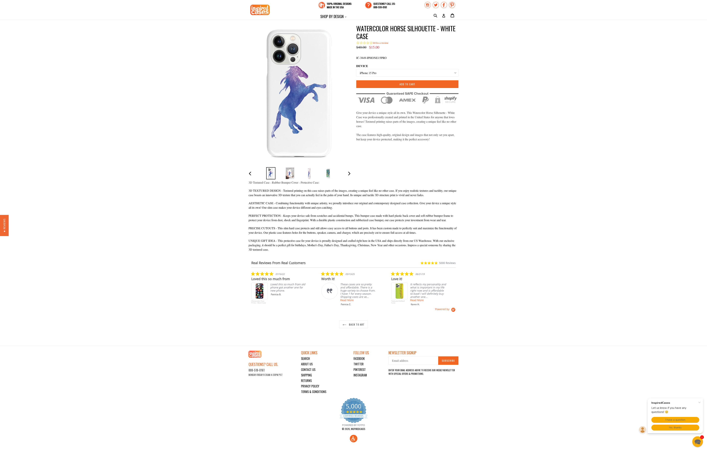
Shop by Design (334, 16)
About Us (307, 364)
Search (305, 358)
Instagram (360, 375)
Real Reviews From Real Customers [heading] (278, 262)
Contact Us (308, 369)
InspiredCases (358, 429)
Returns (306, 380)
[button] (353, 438)
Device (362, 66)
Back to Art (356, 324)
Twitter (359, 364)
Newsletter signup (402, 353)
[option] (270, 173)
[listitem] (279, 289)
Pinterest (360, 369)
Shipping (306, 375)
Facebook (359, 358)
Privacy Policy (310, 386)
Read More (347, 300)
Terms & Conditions (313, 391)
